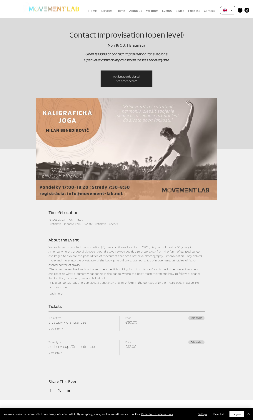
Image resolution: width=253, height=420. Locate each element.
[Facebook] (240, 10)
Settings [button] (202, 414)
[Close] (248, 414)
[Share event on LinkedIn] (68, 390)
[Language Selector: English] (227, 10)
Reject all (218, 414)
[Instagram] (246, 10)
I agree (237, 414)
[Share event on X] (59, 390)
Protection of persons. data (157, 414)
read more (56, 293)
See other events (126, 81)
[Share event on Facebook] (50, 390)
